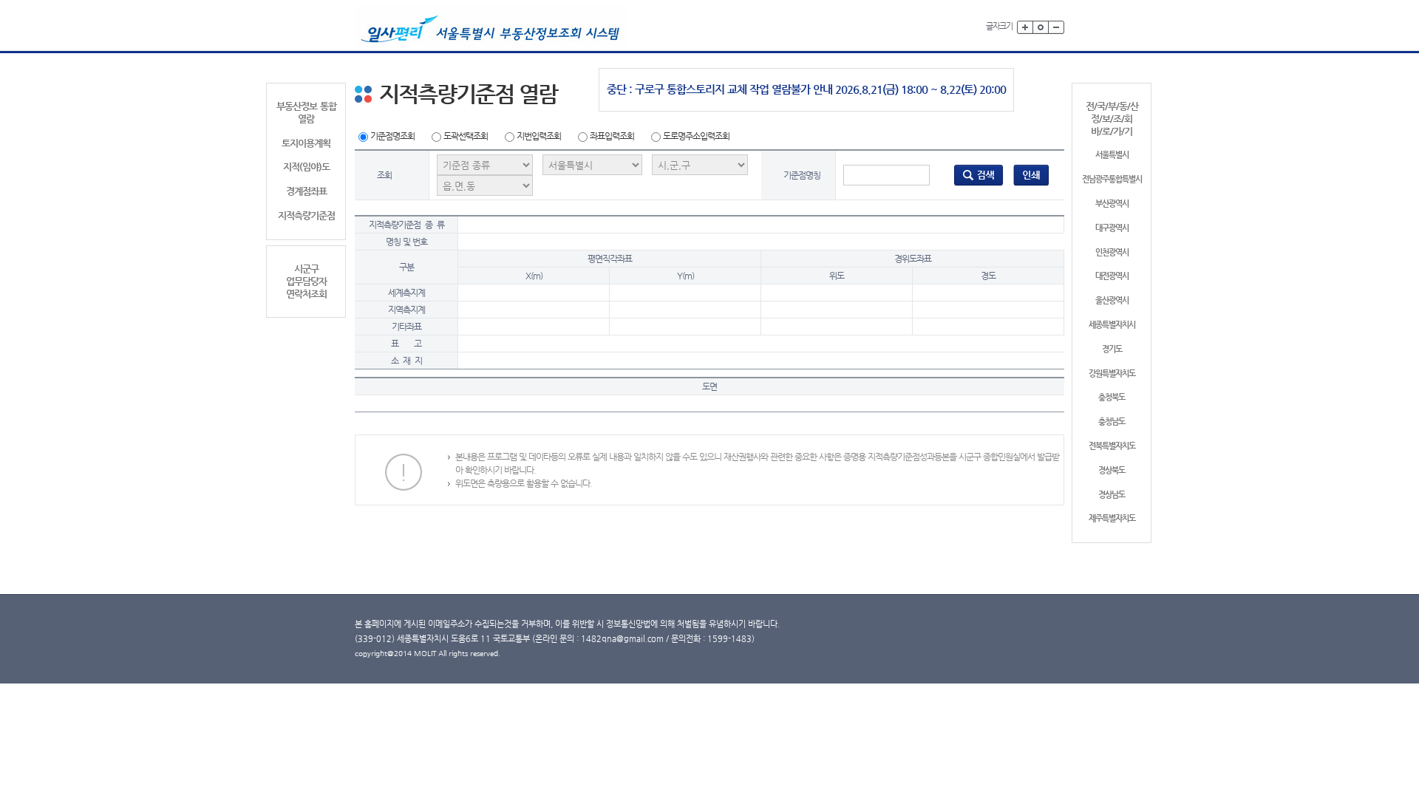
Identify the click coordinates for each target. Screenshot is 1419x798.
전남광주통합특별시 (1112, 179)
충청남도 (1111, 421)
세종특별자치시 (1112, 325)
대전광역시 (1112, 276)
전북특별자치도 (1112, 446)
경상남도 (1111, 494)
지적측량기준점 (306, 215)
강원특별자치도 (1112, 373)
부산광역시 (1112, 203)
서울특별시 (1112, 155)
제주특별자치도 (1112, 518)
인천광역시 (1112, 252)
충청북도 (1111, 397)
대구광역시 (1112, 228)
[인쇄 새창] (1031, 174)
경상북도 (1111, 470)
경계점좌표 (306, 191)
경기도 (1112, 349)
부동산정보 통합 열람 (306, 112)
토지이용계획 (306, 143)
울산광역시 (1112, 300)
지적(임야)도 (306, 166)
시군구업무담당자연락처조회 (306, 281)
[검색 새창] (978, 174)
